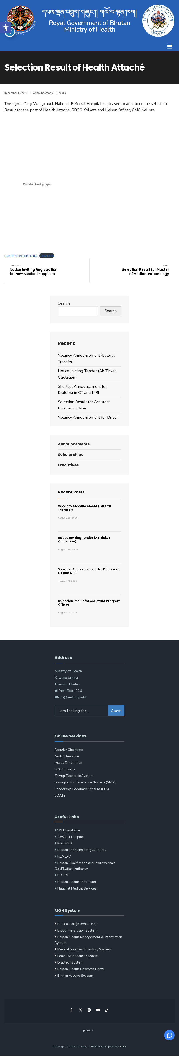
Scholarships (70, 454)
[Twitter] (80, 1010)
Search (64, 303)
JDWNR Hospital (70, 837)
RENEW (63, 856)
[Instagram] (89, 1010)
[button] (5, 27)
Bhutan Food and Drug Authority (81, 849)
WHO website (68, 830)
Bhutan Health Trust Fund (76, 881)
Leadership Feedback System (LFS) (82, 789)
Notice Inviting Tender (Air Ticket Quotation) (84, 539)
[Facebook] (71, 1010)
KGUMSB (64, 843)
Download (46, 255)
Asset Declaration (68, 762)
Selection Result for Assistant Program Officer (89, 603)
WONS (121, 1046)
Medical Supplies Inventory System (84, 949)
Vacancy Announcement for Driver (88, 417)
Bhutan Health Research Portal (80, 969)
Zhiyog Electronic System (74, 775)
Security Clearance (69, 749)
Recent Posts (71, 492)
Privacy (88, 1031)
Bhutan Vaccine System (75, 975)
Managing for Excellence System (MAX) (85, 782)
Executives (68, 465)
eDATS (60, 795)
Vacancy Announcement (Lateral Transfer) (84, 508)
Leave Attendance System (77, 955)
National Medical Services (76, 888)
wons (62, 93)
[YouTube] (98, 1010)
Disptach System (70, 962)
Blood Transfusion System (76, 930)
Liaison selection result (20, 255)
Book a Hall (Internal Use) (77, 924)
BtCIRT (62, 875)
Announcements (43, 93)
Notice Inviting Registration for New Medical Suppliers (33, 270)
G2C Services (65, 769)
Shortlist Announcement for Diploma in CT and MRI (89, 571)
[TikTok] (106, 1010)
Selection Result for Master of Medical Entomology (145, 270)
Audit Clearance (67, 756)
